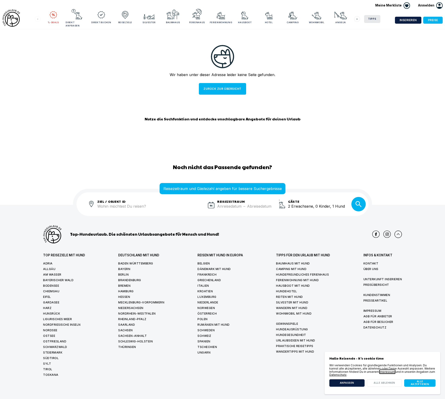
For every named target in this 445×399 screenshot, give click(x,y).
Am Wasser (52, 274)
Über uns (370, 269)
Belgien (203, 263)
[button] (430, 5)
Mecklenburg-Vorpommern (141, 302)
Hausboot (244, 22)
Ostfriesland (54, 341)
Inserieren (408, 20)
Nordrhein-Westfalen (137, 313)
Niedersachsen (130, 308)
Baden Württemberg (135, 263)
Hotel (269, 22)
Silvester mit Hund (292, 302)
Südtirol (51, 358)
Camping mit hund (291, 269)
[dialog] (382, 373)
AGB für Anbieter (377, 316)
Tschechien (207, 347)
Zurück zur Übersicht (222, 88)
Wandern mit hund (291, 308)
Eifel (47, 297)
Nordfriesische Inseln (62, 324)
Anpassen (347, 382)
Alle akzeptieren (420, 383)
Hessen (124, 297)
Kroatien (205, 291)
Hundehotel (286, 291)
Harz (47, 308)
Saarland (126, 324)
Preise (433, 20)
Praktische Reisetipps (294, 346)
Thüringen (127, 347)
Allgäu (49, 269)
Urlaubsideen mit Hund (295, 340)
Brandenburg (129, 280)
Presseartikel (375, 300)
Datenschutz (375, 327)
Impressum (372, 310)
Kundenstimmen (376, 295)
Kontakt (370, 263)
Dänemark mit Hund (214, 269)
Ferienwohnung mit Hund (297, 280)
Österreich (207, 313)
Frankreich (206, 274)
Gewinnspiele (287, 323)
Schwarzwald (55, 347)
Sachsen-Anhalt (132, 336)
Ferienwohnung (221, 22)
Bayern (124, 269)
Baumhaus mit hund (293, 263)
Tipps (372, 18)
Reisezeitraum (231, 201)
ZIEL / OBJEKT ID (111, 201)
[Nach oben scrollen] (398, 234)
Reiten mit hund (289, 297)
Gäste (293, 201)
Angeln (340, 22)
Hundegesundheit (291, 335)
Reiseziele (125, 22)
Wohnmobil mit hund (294, 313)
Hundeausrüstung (292, 329)
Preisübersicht (376, 284)
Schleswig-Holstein (135, 341)
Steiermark (52, 352)
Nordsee (50, 330)
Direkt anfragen (72, 24)
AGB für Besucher (378, 322)
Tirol (47, 369)
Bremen (124, 285)
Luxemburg (206, 297)
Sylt (47, 363)
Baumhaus (173, 22)
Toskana (50, 374)
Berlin (123, 274)
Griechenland (209, 280)
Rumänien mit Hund (213, 324)
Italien (203, 285)
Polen (202, 319)
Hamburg (126, 291)
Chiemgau (51, 291)
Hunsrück (51, 313)
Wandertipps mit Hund (295, 351)
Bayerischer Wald (58, 280)
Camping (293, 22)
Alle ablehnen (384, 382)
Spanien (203, 341)
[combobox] (150, 209)
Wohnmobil (316, 22)
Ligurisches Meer (57, 319)
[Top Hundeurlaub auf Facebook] (376, 234)
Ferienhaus (197, 22)
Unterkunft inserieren (382, 279)
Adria (48, 263)
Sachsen (125, 330)
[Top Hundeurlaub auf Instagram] (387, 234)
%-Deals (53, 22)
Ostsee (49, 336)
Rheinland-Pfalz (132, 319)
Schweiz (204, 336)
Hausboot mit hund (293, 285)
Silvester (149, 22)
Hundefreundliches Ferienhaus (302, 274)
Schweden (206, 330)
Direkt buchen (101, 22)
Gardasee (51, 302)
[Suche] (358, 204)
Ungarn (203, 352)
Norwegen (206, 308)
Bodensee (51, 285)
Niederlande (207, 302)
